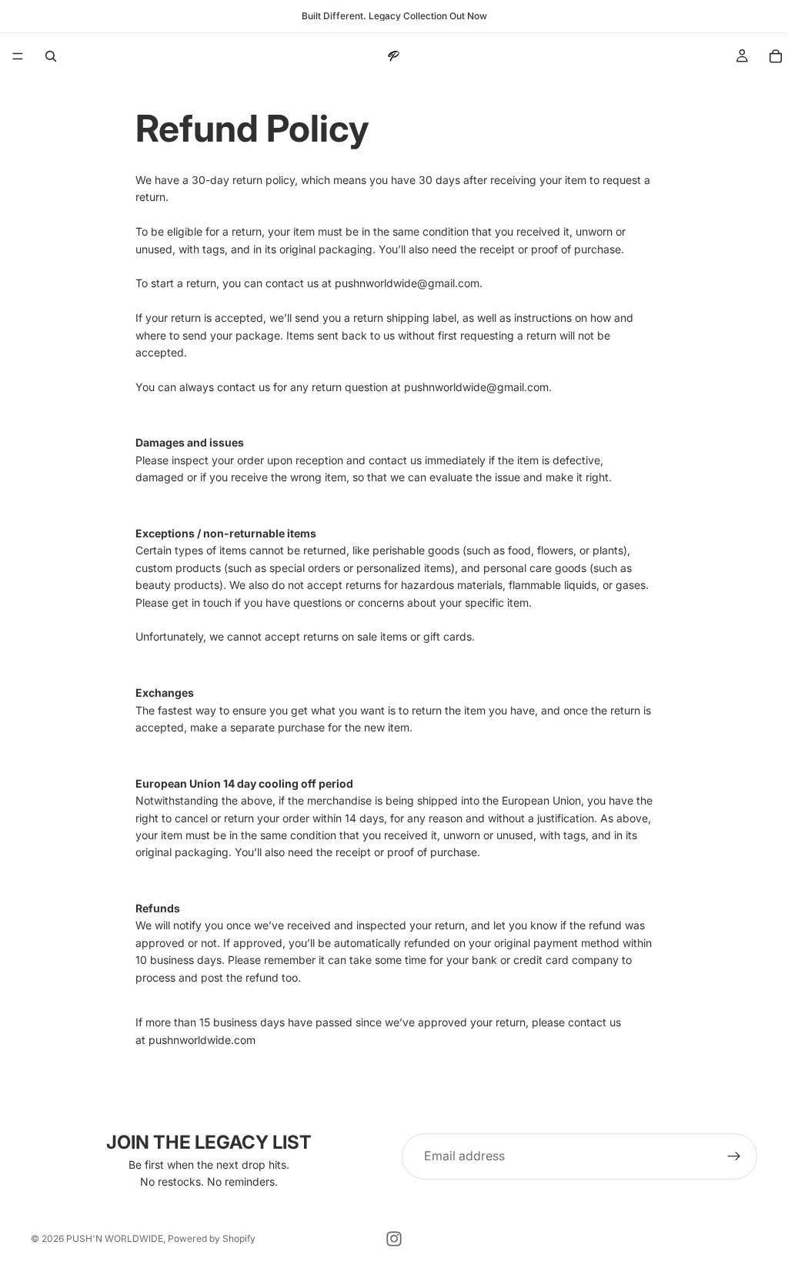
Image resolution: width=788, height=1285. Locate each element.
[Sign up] (734, 1156)
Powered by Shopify (211, 1238)
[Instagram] (394, 1239)
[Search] (51, 56)
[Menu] (17, 56)
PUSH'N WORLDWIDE (114, 1238)
